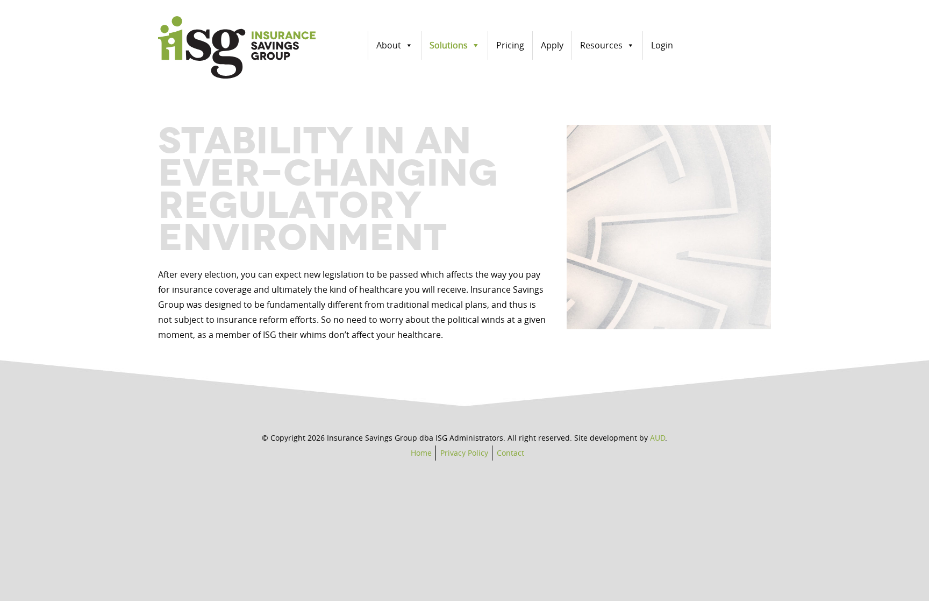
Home (421, 453)
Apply (552, 45)
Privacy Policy (464, 453)
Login (662, 45)
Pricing (510, 45)
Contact (510, 453)
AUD (657, 438)
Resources (601, 45)
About (388, 45)
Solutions (449, 45)
